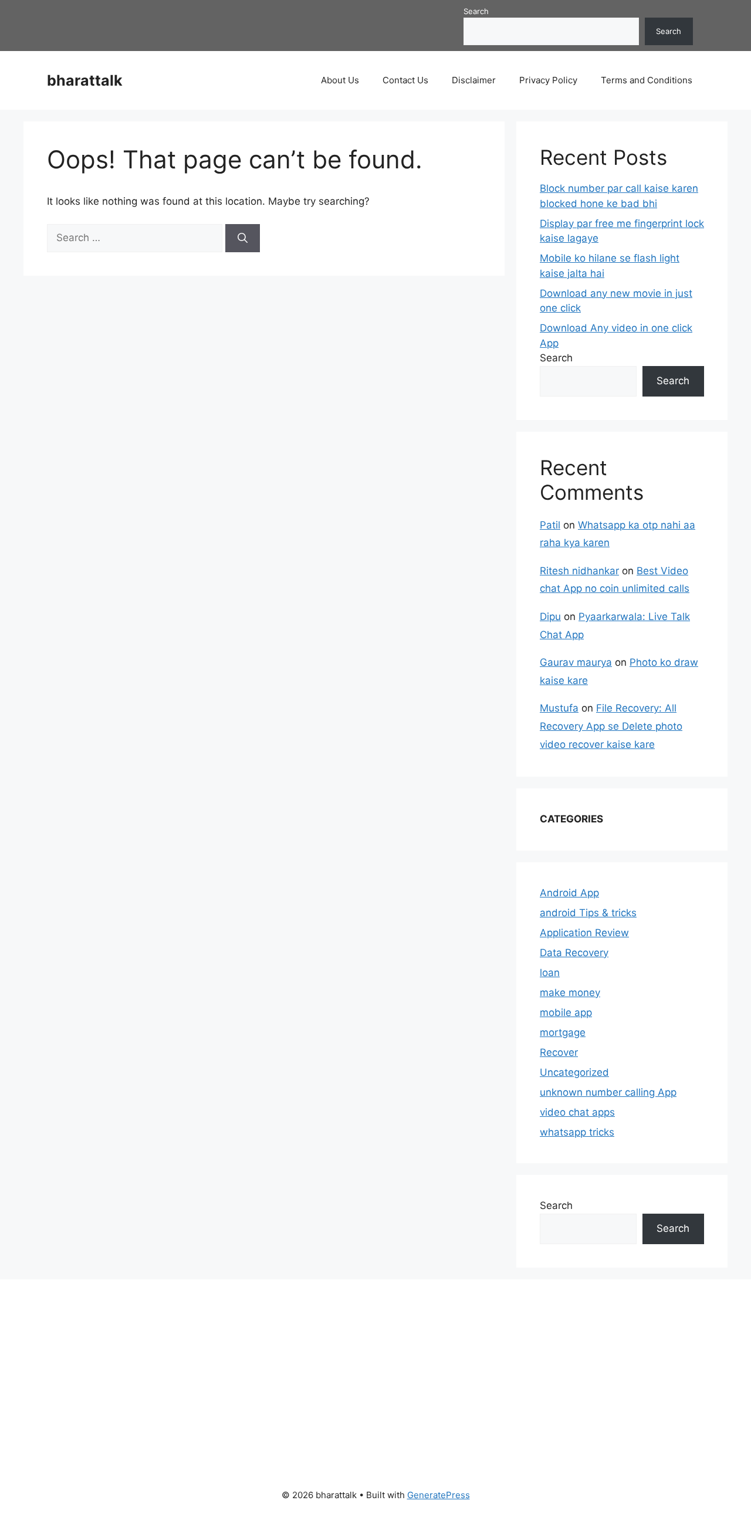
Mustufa (559, 708)
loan (550, 972)
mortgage (563, 1032)
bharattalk (85, 80)
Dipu (550, 616)
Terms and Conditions (646, 80)
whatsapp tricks (577, 1132)
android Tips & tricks (588, 913)
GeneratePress (438, 1495)
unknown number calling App (608, 1092)
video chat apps (577, 1112)
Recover (559, 1052)
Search (476, 11)
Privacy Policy (548, 80)
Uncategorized (574, 1072)
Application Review (584, 933)
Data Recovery (574, 952)
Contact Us (405, 80)
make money (570, 992)
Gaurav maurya (576, 662)
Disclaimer (474, 80)
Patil (550, 525)
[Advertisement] (362, 1376)
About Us (340, 80)
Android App (569, 893)
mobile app (566, 1012)
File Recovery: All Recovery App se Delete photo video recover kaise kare (611, 726)
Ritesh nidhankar (579, 571)
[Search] (242, 238)
